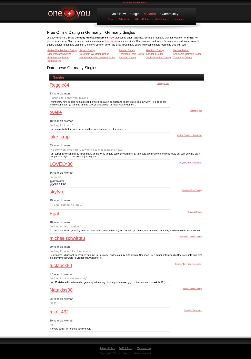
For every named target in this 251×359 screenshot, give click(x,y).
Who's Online (142, 19)
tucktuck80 (61, 265)
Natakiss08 (61, 290)
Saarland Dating (155, 54)
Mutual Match (162, 19)
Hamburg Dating (155, 50)
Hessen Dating (181, 50)
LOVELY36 (61, 164)
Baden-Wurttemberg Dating (62, 50)
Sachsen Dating (127, 57)
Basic (110, 19)
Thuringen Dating (182, 57)
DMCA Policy (126, 348)
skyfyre (57, 191)
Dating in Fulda (194, 212)
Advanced (124, 19)
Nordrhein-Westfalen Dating (94, 54)
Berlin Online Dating (192, 288)
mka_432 (59, 311)
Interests (179, 19)
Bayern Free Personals (190, 162)
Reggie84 (59, 85)
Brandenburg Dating (58, 57)
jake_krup (60, 136)
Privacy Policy (107, 348)
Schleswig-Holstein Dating (187, 54)
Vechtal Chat (196, 111)
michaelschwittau (67, 238)
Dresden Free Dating (192, 190)
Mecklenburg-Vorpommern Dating (97, 57)
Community (170, 14)
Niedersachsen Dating (59, 54)
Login (135, 14)
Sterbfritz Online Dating (191, 236)
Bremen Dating (127, 50)
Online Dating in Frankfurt (189, 135)
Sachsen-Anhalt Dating (158, 57)
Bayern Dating (87, 50)
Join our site (111, 41)
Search (150, 14)
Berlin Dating (54, 61)
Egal (54, 213)
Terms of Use (144, 348)
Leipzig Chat (163, 83)
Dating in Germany (193, 310)
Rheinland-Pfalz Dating (131, 54)
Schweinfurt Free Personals (188, 264)
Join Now (119, 14)
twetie (56, 112)
